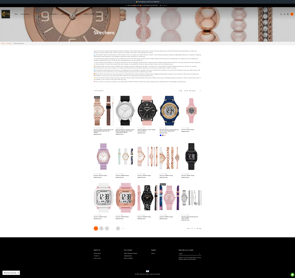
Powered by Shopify (155, 274)
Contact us (96, 256)
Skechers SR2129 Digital (187, 129)
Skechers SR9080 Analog (166, 175)
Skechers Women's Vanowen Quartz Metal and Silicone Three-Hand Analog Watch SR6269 (125, 131)
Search (153, 253)
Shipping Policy (128, 256)
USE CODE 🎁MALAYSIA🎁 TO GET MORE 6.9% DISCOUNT (147, 5)
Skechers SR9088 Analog (122, 175)
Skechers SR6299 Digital (100, 217)
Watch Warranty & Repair (130, 253)
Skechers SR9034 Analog (144, 175)
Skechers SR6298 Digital (122, 217)
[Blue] (160, 135)
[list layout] (179, 91)
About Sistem (97, 253)
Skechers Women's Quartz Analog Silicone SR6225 (146, 130)
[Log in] (284, 14)
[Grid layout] (181, 91)
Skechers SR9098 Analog (144, 217)
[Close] (18, 273)
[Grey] (163, 135)
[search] (281, 14)
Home (3, 43)
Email (180, 253)
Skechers (9, 43)
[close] (293, 1)
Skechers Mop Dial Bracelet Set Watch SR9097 (189, 217)
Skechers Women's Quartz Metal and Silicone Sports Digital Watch (169, 130)
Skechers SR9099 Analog (166, 217)
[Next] (123, 228)
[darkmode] (291, 14)
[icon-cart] (287, 14)
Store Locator (97, 258)
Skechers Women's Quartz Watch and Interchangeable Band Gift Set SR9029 (103, 131)
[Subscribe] (199, 253)
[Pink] (165, 135)
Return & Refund (128, 258)
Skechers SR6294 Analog (100, 175)
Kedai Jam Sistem (144, 274)
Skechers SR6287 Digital (187, 175)
